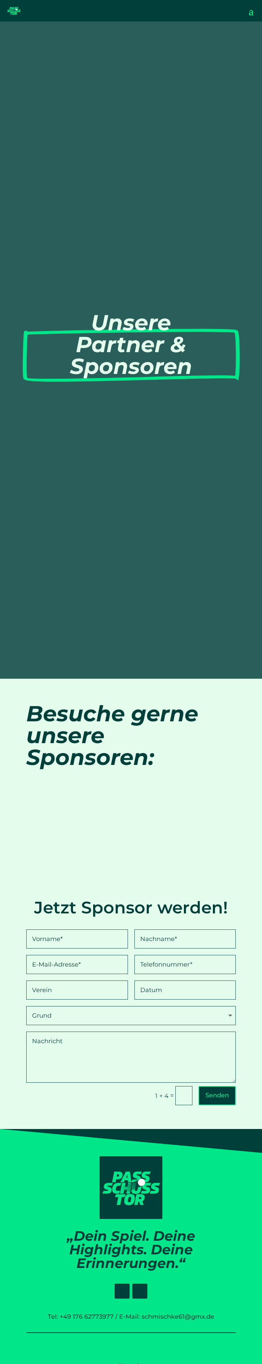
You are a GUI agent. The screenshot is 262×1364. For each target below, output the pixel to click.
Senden (217, 1095)
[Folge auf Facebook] (122, 1291)
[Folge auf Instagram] (139, 1291)
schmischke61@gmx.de (178, 1316)
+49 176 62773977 (87, 1316)
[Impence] (57, 814)
